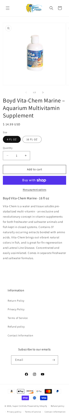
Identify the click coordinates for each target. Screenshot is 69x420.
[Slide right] (43, 92)
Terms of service (33, 411)
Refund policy (16, 326)
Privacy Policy (16, 309)
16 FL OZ (32, 139)
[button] (7, 8)
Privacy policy (14, 411)
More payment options (34, 189)
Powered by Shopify (37, 405)
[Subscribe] (53, 359)
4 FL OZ (12, 139)
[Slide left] (26, 92)
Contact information (55, 411)
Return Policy (16, 300)
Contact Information (20, 335)
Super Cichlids (19, 405)
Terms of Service (18, 318)
